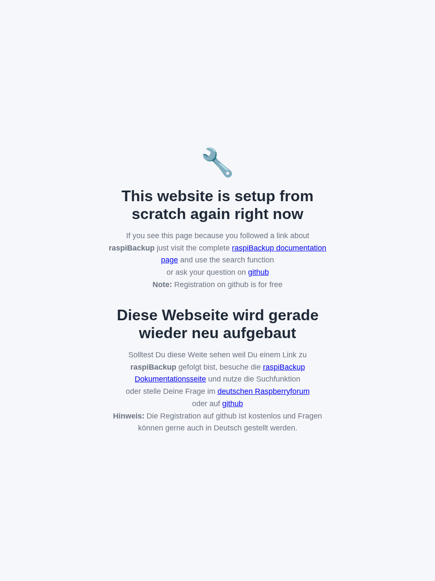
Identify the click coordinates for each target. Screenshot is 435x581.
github (258, 272)
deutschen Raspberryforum (264, 391)
